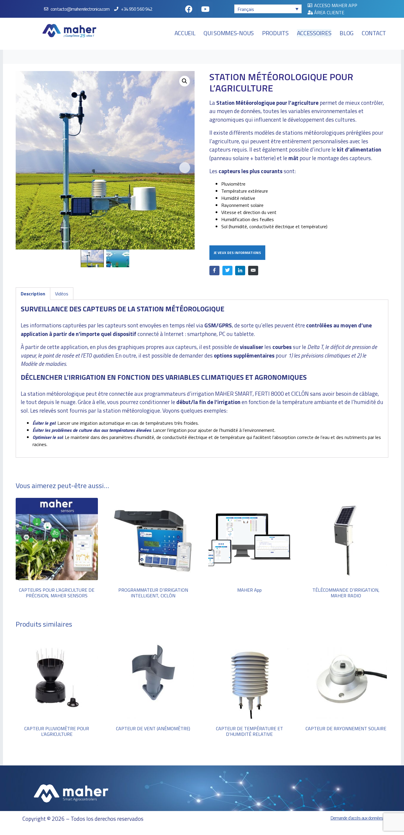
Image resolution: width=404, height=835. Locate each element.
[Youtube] (205, 8)
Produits (275, 33)
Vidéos (61, 293)
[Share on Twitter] (227, 270)
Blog (346, 33)
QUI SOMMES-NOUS (228, 33)
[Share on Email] (253, 270)
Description (33, 293)
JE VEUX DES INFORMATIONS (237, 252)
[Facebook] (189, 8)
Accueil (184, 33)
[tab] (33, 293)
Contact (374, 33)
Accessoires (314, 33)
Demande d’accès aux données (356, 818)
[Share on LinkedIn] (240, 270)
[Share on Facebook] (214, 270)
